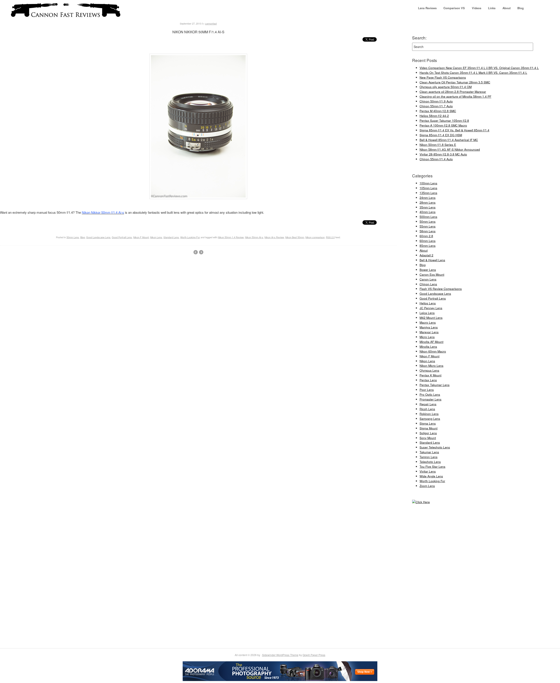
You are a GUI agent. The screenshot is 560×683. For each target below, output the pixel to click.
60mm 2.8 (426, 236)
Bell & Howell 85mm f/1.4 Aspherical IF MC (449, 140)
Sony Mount (428, 438)
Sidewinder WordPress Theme (280, 655)
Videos (476, 8)
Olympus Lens (429, 370)
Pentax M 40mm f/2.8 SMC (438, 111)
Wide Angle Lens (431, 476)
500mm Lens (428, 217)
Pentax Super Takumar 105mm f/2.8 (444, 120)
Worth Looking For (190, 237)
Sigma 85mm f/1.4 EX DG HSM (441, 135)
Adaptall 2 (426, 255)
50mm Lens (72, 237)
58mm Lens (428, 231)
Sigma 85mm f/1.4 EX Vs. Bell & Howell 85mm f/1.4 (454, 130)
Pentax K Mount (430, 375)
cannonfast (211, 23)
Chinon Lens (428, 284)
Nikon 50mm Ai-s (254, 237)
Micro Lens (427, 337)
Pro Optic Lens (430, 394)
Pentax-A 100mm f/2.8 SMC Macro (443, 125)
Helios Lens (428, 303)
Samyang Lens (430, 419)
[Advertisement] (425, 576)
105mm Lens (428, 188)
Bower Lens (428, 270)
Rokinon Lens (429, 414)
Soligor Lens (428, 433)
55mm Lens (428, 226)
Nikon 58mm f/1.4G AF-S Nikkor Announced (450, 149)
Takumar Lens (429, 452)
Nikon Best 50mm (294, 237)
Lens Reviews (427, 8)
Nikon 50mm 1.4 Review (231, 237)
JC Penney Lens (431, 308)
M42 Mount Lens (431, 318)
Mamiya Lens (429, 327)
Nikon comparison (315, 237)
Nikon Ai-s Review (274, 237)
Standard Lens (171, 237)
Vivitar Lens (428, 471)
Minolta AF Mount (431, 342)
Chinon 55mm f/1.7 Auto (436, 106)
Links (491, 8)
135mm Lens (428, 193)
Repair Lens (428, 404)
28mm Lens (428, 202)
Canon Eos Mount (432, 274)
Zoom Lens (427, 486)
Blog (520, 8)
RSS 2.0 (330, 237)
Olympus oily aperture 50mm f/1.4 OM (446, 87)
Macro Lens (428, 322)
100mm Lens (428, 183)
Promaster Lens (430, 399)
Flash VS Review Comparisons (441, 289)
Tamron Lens (429, 457)
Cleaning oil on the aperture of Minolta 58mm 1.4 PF (455, 96)
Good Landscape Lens (98, 237)
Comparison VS (454, 8)
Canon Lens (428, 279)
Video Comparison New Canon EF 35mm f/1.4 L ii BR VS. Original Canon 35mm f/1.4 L (479, 68)
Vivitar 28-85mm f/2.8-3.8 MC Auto (443, 154)
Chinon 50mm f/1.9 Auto (436, 101)
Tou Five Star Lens (432, 466)
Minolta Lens (428, 346)
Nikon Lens (156, 237)
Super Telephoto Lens (435, 447)
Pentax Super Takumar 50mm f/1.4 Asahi (195, 252)
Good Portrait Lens (122, 237)
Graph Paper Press (314, 655)
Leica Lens (427, 313)
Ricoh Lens (427, 409)
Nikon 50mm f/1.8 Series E (438, 145)
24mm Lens (428, 198)
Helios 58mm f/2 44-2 (434, 116)
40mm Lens (428, 212)
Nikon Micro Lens (431, 366)
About (506, 8)
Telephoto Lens (430, 462)
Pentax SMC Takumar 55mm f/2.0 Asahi (201, 252)
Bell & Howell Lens (432, 260)
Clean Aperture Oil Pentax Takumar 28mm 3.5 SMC (455, 82)
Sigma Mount (429, 428)
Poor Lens (427, 390)
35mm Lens (428, 207)
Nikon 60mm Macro (433, 351)
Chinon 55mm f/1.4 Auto (436, 159)
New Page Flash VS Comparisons (443, 77)
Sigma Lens (428, 423)
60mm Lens (428, 241)
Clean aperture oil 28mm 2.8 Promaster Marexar (453, 92)
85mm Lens (428, 246)
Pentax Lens (428, 380)
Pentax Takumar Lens (435, 385)
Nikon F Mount (141, 237)
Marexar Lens (429, 332)
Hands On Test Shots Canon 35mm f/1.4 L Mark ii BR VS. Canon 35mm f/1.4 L (473, 73)
